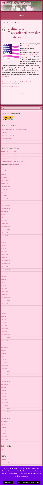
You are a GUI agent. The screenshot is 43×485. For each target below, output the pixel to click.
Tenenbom (36, 81)
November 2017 (5, 337)
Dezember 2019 (5, 260)
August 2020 (4, 236)
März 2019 (4, 288)
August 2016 (4, 384)
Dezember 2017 (5, 334)
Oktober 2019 (4, 266)
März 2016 (4, 399)
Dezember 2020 (5, 226)
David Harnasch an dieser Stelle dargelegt (29, 55)
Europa (24, 81)
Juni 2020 (3, 242)
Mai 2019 (3, 282)
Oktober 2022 (4, 183)
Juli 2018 (3, 313)
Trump (12, 83)
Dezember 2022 (5, 180)
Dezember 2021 (5, 202)
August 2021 (4, 211)
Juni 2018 (3, 316)
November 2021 (5, 205)
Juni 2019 (3, 279)
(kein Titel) (4, 132)
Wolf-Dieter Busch (6, 151)
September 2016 (5, 381)
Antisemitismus (6, 81)
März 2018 (4, 325)
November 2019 (5, 263)
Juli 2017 (3, 350)
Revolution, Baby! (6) (15, 164)
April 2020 (3, 248)
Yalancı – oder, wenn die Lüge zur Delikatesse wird (14, 129)
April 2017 (3, 359)
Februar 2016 (4, 402)
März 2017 (4, 362)
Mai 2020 (3, 245)
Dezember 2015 (5, 408)
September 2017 (5, 344)
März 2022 (4, 195)
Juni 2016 (3, 390)
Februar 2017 (4, 365)
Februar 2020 (4, 254)
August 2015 (4, 421)
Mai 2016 (3, 393)
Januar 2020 (4, 257)
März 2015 (4, 436)
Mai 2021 (3, 217)
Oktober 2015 (4, 415)
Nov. (3, 28)
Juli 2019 (3, 276)
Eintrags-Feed (5, 462)
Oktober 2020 (4, 233)
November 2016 (5, 375)
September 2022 (5, 186)
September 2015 (5, 418)
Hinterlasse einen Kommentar (10, 86)
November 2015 (5, 412)
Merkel (31, 81)
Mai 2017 (3, 356)
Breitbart (17, 81)
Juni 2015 (3, 427)
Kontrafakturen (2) (6, 138)
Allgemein (3, 449)
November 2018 (5, 300)
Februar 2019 (4, 291)
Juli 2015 (3, 424)
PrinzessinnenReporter (16, 3)
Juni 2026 (3, 174)
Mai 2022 (3, 192)
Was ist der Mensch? (18, 161)
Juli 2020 (3, 239)
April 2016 (3, 396)
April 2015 (3, 433)
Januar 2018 (4, 331)
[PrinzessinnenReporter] (18, 6)
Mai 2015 (3, 430)
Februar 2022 (4, 198)
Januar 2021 (4, 223)
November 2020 (5, 229)
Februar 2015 (4, 439)
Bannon (12, 81)
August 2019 (4, 273)
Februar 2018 (4, 328)
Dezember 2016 (5, 371)
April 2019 (3, 285)
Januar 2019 (4, 294)
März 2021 (4, 220)
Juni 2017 (3, 353)
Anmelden (3, 459)
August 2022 (4, 189)
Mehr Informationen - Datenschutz (28, 482)
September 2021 (5, 208)
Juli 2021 (3, 214)
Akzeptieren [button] (8, 482)
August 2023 (4, 177)
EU (20, 81)
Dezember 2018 (5, 297)
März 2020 (4, 251)
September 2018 (5, 307)
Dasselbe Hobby (5, 141)
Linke (27, 81)
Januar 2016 (4, 405)
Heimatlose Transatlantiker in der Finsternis (24, 33)
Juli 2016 (3, 387)
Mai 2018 (3, 319)
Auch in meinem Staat (17, 151)
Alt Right (38, 80)
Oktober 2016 (4, 378)
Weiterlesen (6, 76)
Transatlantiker (6, 83)
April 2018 (3, 322)
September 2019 (5, 270)
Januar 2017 (4, 368)
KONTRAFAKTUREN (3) (7, 135)
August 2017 (4, 347)
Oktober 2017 (4, 341)
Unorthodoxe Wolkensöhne (19, 158)
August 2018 (4, 310)
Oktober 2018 (4, 304)
